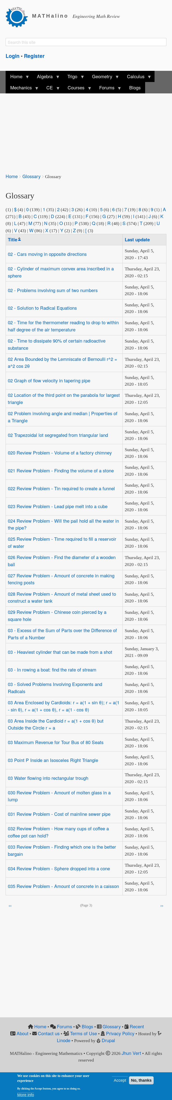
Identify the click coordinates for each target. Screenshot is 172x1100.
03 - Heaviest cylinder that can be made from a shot (60, 652)
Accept (120, 1080)
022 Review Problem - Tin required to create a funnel (61, 488)
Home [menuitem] (14, 77)
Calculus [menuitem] (133, 77)
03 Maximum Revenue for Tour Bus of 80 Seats (55, 742)
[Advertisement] (86, 130)
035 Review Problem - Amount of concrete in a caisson (63, 886)
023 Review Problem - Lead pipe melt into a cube (58, 506)
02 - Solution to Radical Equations (42, 308)
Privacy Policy (120, 1033)
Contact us (49, 1033)
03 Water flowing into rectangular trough (48, 778)
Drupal (108, 1040)
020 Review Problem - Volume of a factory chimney (60, 452)
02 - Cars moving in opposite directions (47, 254)
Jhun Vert (131, 1053)
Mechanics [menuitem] (19, 88)
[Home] (19, 16)
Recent (137, 1026)
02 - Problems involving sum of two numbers (53, 290)
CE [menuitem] (47, 88)
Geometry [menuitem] (100, 77)
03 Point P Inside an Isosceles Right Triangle (53, 760)
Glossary (31, 176)
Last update (137, 239)
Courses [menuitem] (73, 88)
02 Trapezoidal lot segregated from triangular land (58, 435)
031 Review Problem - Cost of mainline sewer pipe (59, 814)
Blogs (87, 1026)
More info (25, 1095)
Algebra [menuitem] (42, 77)
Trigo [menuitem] (70, 77)
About (22, 1033)
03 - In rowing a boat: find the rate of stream (52, 669)
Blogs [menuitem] (135, 87)
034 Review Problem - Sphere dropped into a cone (59, 868)
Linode (63, 1040)
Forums (64, 1026)
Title (14, 239)
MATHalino (50, 16)
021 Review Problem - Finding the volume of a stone (61, 470)
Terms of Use (83, 1033)
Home (12, 176)
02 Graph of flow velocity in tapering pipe (49, 380)
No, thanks (141, 1080)
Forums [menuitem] (104, 88)
